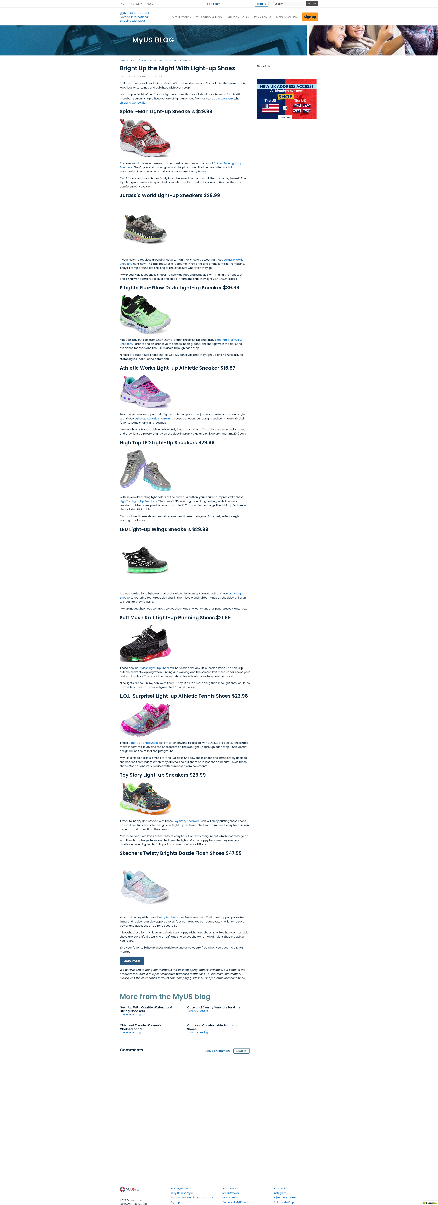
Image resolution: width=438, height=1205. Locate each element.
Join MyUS (132, 961)
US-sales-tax (224, 99)
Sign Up (310, 17)
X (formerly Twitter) (286, 1197)
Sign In (241, 1051)
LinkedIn (299, 73)
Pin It (286, 73)
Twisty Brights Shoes (170, 917)
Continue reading (130, 1014)
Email (279, 73)
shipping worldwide (132, 103)
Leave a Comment (217, 1051)
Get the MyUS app (284, 1202)
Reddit (273, 73)
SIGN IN (261, 4)
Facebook (260, 73)
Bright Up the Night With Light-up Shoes (165, 60)
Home (123, 60)
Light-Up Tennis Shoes (143, 743)
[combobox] (295, 3)
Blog (134, 60)
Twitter (266, 73)
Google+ (292, 73)
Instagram (280, 1193)
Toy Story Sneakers (186, 821)
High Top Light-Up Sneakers (138, 501)
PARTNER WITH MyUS (141, 4)
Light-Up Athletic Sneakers (152, 419)
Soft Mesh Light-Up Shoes (152, 668)
